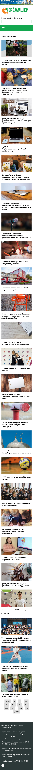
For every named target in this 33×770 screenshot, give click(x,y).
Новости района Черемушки (11, 18)
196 (27, 708)
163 (26, 705)
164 (6, 708)
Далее (16, 712)
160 (7, 705)
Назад (8, 701)
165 (12, 708)
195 (20, 708)
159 (26, 701)
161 (13, 705)
